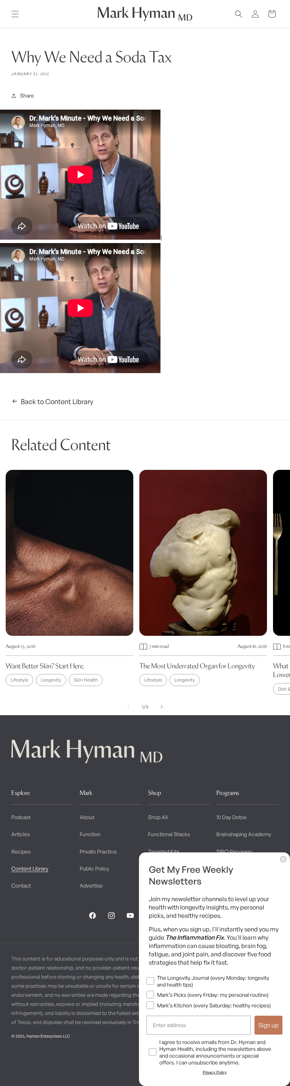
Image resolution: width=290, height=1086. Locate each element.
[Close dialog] (283, 859)
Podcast (21, 817)
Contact (21, 885)
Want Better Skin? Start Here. (45, 666)
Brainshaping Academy (243, 834)
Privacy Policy (215, 1072)
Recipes (21, 851)
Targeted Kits (163, 851)
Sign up (268, 1025)
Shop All (158, 817)
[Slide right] (161, 707)
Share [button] (27, 95)
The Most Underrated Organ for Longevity (197, 666)
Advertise (91, 885)
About (87, 817)
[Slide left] (128, 707)
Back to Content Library (57, 401)
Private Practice (98, 851)
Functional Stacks (169, 834)
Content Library (29, 868)
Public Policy (94, 868)
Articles (20, 834)
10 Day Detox (231, 817)
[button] (15, 14)
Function (90, 834)
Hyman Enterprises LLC (48, 1036)
